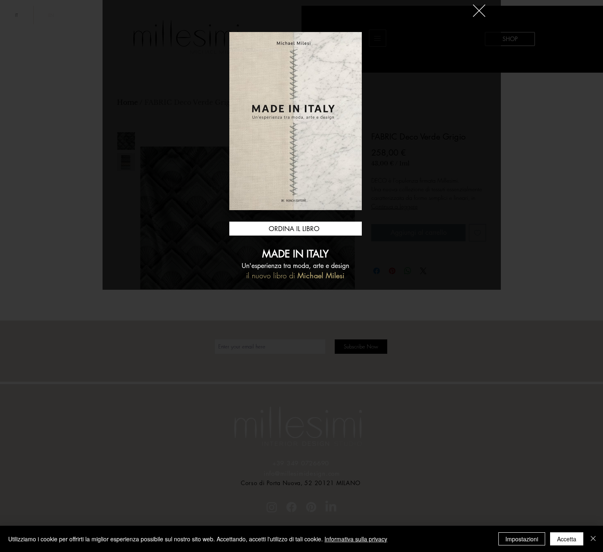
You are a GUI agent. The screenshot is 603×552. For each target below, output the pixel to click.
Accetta (566, 539)
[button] (479, 11)
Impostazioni (521, 539)
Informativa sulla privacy (355, 539)
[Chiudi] (593, 538)
